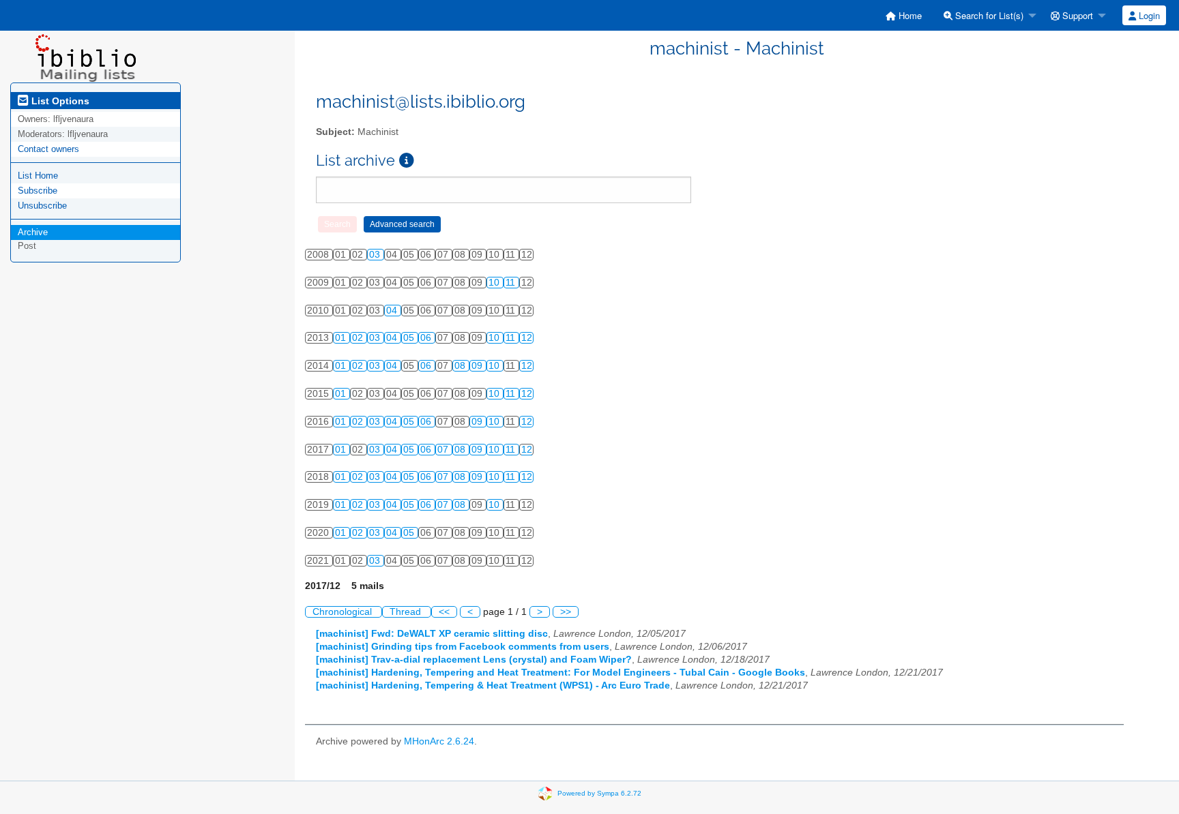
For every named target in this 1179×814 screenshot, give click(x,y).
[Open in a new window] (406, 160)
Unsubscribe (42, 205)
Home (909, 15)
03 (376, 255)
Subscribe (37, 190)
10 (495, 282)
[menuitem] (904, 15)
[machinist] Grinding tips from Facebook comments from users (462, 647)
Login (1148, 15)
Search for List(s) (987, 15)
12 (526, 338)
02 (359, 338)
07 (444, 449)
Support (1076, 15)
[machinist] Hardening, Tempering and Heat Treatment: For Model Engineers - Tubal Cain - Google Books (560, 672)
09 (478, 366)
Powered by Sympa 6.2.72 (599, 792)
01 (342, 338)
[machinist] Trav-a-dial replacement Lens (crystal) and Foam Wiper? (474, 659)
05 (410, 338)
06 (427, 338)
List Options (59, 100)
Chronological (343, 612)
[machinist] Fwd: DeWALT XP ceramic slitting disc (432, 634)
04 (393, 310)
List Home (38, 175)
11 (512, 282)
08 (461, 366)
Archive (33, 232)
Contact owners (48, 149)
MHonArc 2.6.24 (439, 741)
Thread (407, 612)
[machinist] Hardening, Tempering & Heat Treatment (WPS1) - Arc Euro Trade (493, 685)
